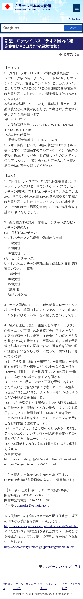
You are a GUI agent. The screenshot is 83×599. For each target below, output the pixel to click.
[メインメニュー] (76, 8)
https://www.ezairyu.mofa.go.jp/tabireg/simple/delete (39, 547)
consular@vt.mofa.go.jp (33, 505)
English (76, 18)
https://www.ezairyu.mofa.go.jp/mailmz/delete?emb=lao (41, 526)
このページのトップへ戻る (62, 566)
